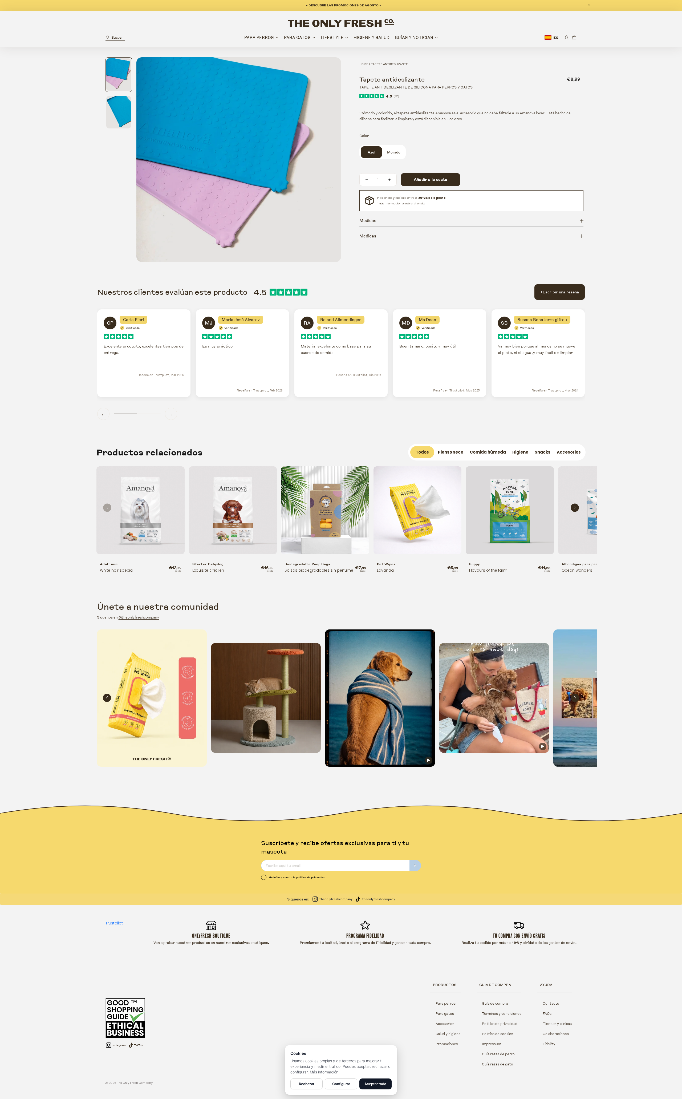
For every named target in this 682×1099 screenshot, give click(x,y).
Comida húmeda (488, 452)
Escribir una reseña (559, 292)
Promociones (447, 1044)
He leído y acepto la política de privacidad (297, 877)
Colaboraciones (556, 1033)
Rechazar (306, 1084)
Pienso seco (450, 452)
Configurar (341, 1084)
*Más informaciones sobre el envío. (401, 203)
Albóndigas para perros (583, 564)
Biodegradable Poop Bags (307, 564)
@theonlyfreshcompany (139, 617)
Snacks (542, 452)
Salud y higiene (448, 1033)
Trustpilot (114, 923)
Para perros (446, 1003)
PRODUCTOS (444, 984)
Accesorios (569, 452)
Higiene (520, 452)
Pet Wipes (386, 564)
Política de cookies (497, 1033)
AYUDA (546, 984)
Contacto (551, 1003)
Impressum (491, 1044)
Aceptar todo (375, 1084)
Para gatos (445, 1013)
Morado (393, 152)
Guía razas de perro (498, 1054)
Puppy (474, 564)
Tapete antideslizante (389, 64)
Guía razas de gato (497, 1064)
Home (363, 64)
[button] (115, 37)
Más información (324, 1072)
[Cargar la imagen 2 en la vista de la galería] (118, 112)
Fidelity (549, 1044)
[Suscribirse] (415, 865)
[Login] (566, 37)
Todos (422, 452)
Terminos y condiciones (501, 1013)
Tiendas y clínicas (557, 1023)
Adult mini (109, 564)
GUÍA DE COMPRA (495, 984)
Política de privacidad (499, 1023)
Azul (371, 152)
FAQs (547, 1013)
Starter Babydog (208, 564)
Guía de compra (495, 1003)
